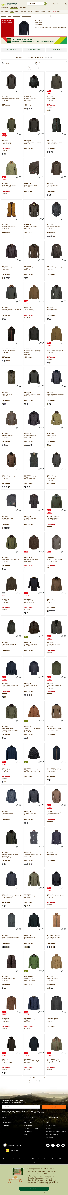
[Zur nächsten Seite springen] (39, 68)
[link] (54, 3)
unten (64, 27)
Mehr (58, 11)
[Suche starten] (45, 3)
